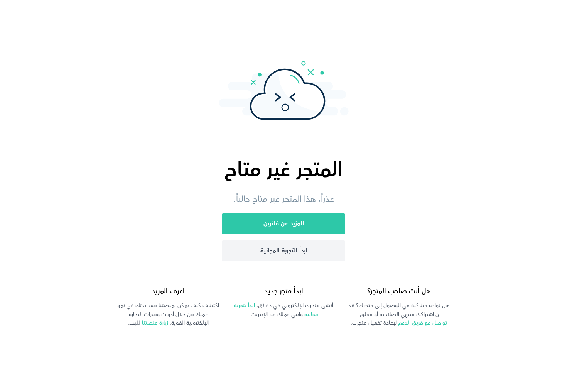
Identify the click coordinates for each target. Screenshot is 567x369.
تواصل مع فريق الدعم (422, 323)
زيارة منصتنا (154, 323)
